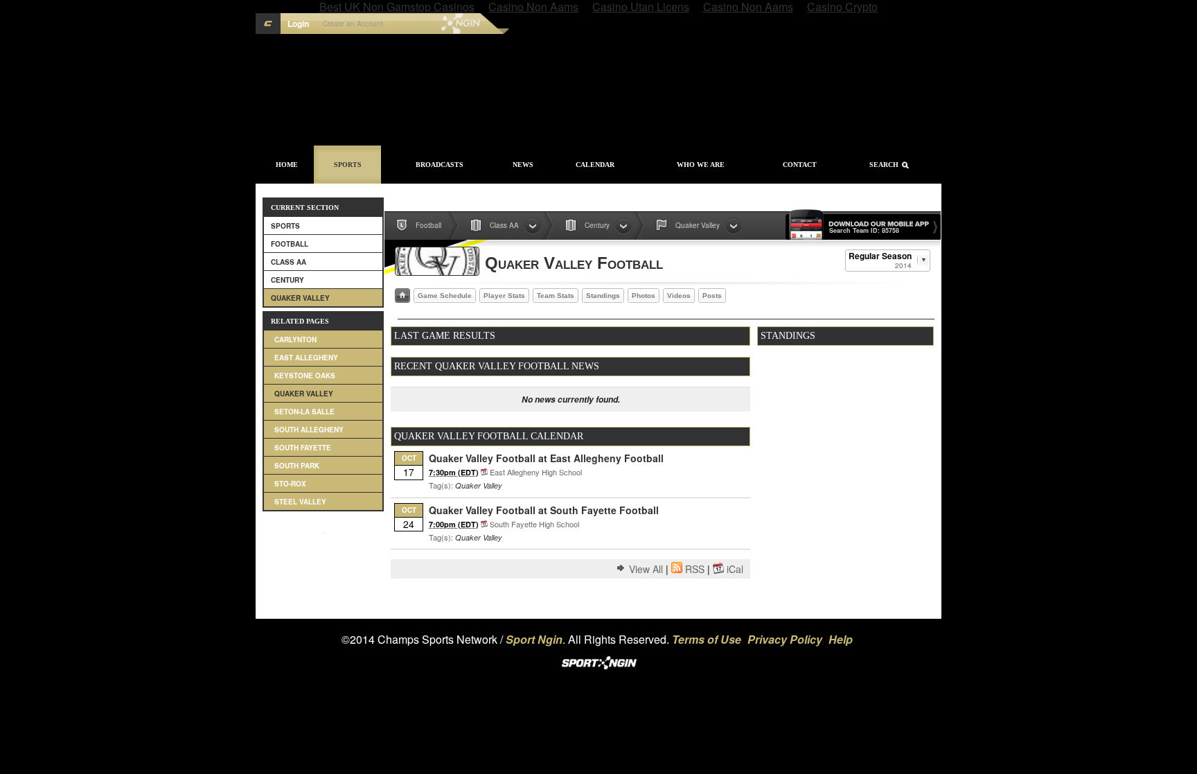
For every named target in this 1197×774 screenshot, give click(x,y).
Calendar (595, 164)
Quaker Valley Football (574, 263)
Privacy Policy (784, 639)
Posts (712, 295)
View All (646, 569)
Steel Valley (300, 502)
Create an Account (353, 23)
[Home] (402, 295)
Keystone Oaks (304, 375)
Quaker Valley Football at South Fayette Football (544, 510)
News (523, 164)
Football (289, 244)
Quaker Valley (300, 298)
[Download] (484, 472)
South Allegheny (309, 429)
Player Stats (504, 295)
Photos (643, 295)
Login (298, 23)
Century (287, 280)
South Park (296, 465)
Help (840, 639)
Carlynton (295, 339)
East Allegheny (306, 357)
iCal (735, 569)
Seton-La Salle (304, 411)
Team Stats (555, 295)
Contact (800, 164)
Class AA (288, 262)
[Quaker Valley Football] (437, 261)
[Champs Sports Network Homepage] (268, 23)
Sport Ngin (431, 23)
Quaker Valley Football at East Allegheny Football (546, 458)
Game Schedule (445, 295)
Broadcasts (439, 164)
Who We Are (701, 164)
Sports (348, 164)
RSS (694, 569)
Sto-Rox (290, 484)
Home (287, 164)
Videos (679, 295)
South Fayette (302, 447)
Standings (603, 295)
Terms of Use (706, 639)
